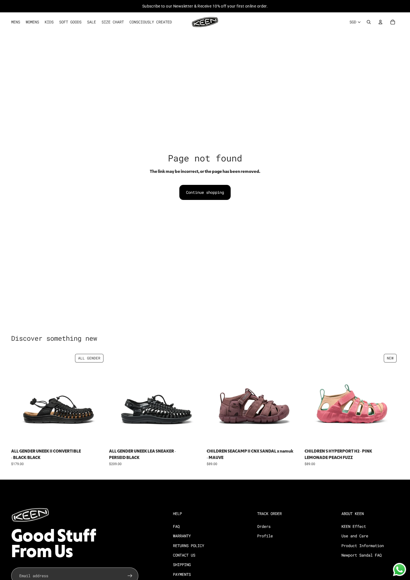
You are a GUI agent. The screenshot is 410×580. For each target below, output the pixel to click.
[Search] (369, 22)
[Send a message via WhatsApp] (399, 569)
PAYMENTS (182, 574)
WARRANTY (182, 535)
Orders (264, 526)
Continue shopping (205, 192)
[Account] (380, 22)
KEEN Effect (353, 526)
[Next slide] (97, 399)
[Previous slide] (19, 399)
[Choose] (97, 438)
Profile (265, 535)
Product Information (362, 545)
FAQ (176, 526)
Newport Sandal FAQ (361, 554)
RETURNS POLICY (188, 545)
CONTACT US (184, 554)
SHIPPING (182, 564)
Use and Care (354, 535)
